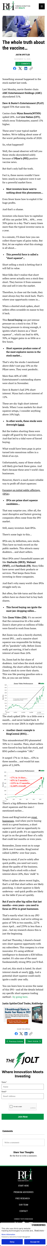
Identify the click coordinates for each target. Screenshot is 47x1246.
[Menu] (42, 6)
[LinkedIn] (25, 68)
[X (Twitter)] (20, 68)
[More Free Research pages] (31, 1198)
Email (4, 1091)
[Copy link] (31, 68)
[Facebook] (14, 68)
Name (4, 1082)
